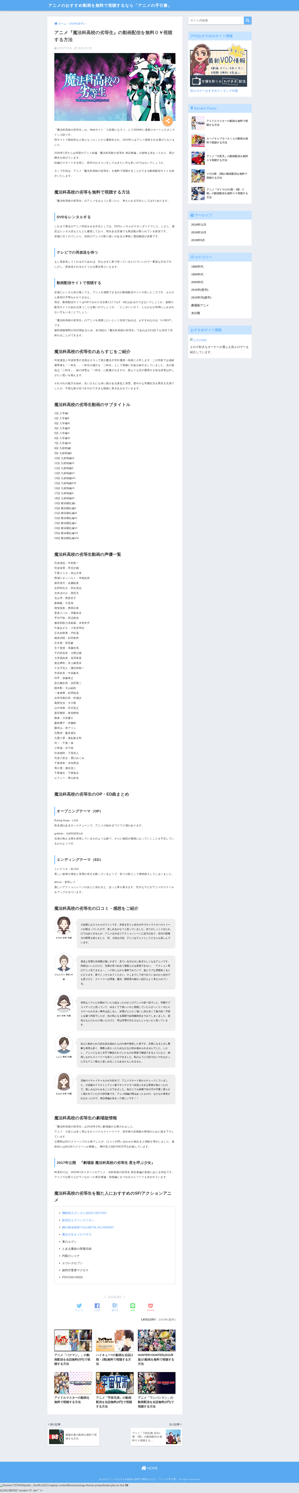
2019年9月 (198, 240)
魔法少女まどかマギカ (77, 1234)
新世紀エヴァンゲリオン (78, 1220)
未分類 (195, 313)
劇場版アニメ (200, 305)
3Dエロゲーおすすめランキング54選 (214, 90)
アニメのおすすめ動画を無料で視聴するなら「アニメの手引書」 (110, 5)
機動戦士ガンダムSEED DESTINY (84, 1213)
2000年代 (197, 282)
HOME (152, 1468)
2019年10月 (198, 232)
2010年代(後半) (201, 297)
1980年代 (197, 266)
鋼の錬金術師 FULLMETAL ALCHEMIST (88, 1227)
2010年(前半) (166, 1319)
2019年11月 (198, 224)
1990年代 (197, 274)
